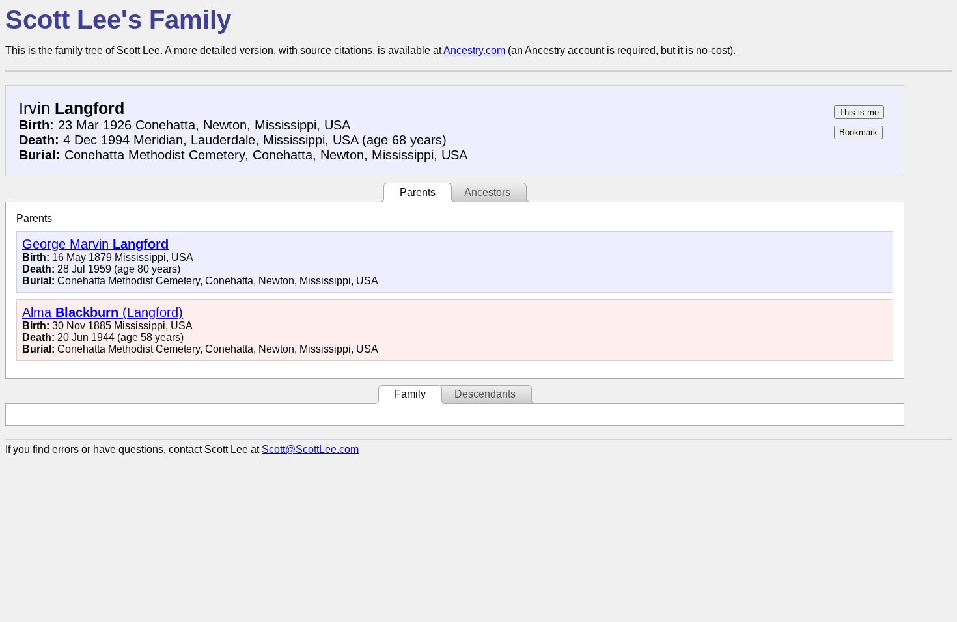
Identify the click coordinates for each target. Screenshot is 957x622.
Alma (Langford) (102, 312)
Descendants (485, 393)
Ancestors (487, 192)
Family (410, 393)
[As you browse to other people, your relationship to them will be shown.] (859, 112)
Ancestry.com (474, 50)
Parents (418, 192)
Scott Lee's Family (118, 19)
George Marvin (95, 244)
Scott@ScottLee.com (310, 449)
